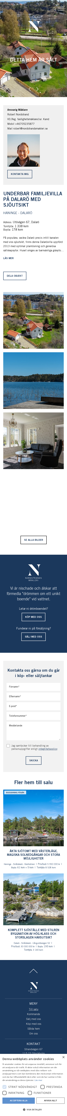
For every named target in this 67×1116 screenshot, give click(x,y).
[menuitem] (55, 9)
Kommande (33, 1014)
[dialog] (33, 1085)
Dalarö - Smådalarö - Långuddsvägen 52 (32, 943)
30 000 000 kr (28, 947)
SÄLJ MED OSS (33, 637)
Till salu (33, 1009)
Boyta (6, 230)
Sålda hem (33, 1029)
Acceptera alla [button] (18, 1100)
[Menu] (61, 9)
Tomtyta (8, 226)
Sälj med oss (33, 1019)
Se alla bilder (33, 540)
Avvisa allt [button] (50, 1100)
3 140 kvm (38, 950)
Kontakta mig (20, 174)
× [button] (63, 1057)
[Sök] (55, 9)
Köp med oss (33, 1024)
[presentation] (29, 89)
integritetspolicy (47, 749)
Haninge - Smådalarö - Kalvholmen (19, 864)
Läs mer (8, 258)
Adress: (7, 222)
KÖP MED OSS (33, 617)
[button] (33, 1109)
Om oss (33, 1034)
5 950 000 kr (53, 864)
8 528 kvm (51, 868)
